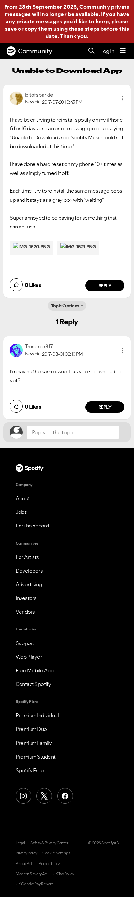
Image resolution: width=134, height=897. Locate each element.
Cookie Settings (56, 853)
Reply (105, 285)
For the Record (32, 525)
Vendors (25, 611)
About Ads (25, 863)
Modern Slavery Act (31, 874)
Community (35, 51)
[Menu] (122, 51)
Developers (29, 570)
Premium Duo (31, 729)
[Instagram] (23, 796)
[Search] (92, 51)
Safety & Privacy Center (49, 843)
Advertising (29, 584)
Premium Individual (37, 715)
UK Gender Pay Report (34, 884)
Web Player (29, 656)
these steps (84, 28)
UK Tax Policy (63, 874)
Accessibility (49, 863)
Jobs (21, 511)
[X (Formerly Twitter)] (44, 796)
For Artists (27, 557)
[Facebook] (65, 796)
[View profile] (16, 97)
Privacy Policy (26, 853)
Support (25, 643)
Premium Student (36, 756)
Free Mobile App (35, 670)
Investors (26, 598)
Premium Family (34, 743)
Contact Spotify (33, 684)
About (23, 498)
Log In (107, 51)
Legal (20, 843)
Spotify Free (30, 770)
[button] (122, 98)
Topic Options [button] (65, 306)
